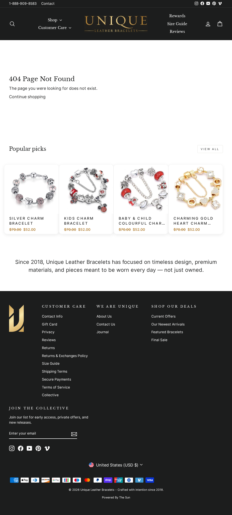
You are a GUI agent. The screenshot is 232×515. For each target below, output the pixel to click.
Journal (103, 332)
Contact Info (52, 316)
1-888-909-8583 (23, 3)
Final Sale (159, 340)
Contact (48, 3)
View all (210, 149)
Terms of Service (56, 387)
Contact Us (106, 324)
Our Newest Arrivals (168, 324)
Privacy (48, 332)
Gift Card (49, 324)
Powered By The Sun (116, 497)
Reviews (177, 31)
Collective (50, 395)
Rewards (177, 16)
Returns (48, 348)
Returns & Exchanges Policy (65, 356)
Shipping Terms (54, 371)
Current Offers (163, 316)
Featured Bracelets (167, 332)
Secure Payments (56, 379)
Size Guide (177, 24)
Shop (53, 20)
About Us (104, 316)
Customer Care (53, 27)
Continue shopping (27, 96)
